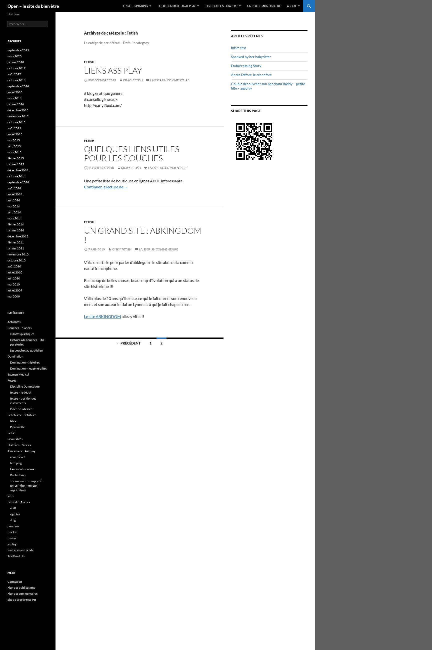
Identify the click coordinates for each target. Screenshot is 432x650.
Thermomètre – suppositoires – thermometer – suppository (26, 485)
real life (12, 532)
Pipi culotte (17, 427)
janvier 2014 (16, 230)
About (291, 6)
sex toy (12, 544)
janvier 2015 (16, 164)
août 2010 (14, 266)
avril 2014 (14, 212)
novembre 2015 (18, 116)
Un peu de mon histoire (263, 6)
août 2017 (14, 74)
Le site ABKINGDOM (102, 316)
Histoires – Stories (19, 445)
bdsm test (238, 48)
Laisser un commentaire (169, 80)
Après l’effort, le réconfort (251, 75)
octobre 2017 (17, 68)
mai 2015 (14, 140)
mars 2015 (15, 152)
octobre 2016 (17, 80)
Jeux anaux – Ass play (21, 451)
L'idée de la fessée (21, 409)
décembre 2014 (18, 170)
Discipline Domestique (25, 386)
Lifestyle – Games (19, 502)
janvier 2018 (16, 62)
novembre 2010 (18, 254)
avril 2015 (14, 146)
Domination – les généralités (28, 368)
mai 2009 (14, 296)
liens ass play (113, 70)
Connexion (15, 581)
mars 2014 (15, 218)
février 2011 (16, 242)
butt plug (16, 463)
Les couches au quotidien (26, 350)
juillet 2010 (15, 272)
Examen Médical (18, 374)
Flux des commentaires (23, 593)
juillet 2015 (15, 134)
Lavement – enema (22, 469)
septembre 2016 (18, 86)
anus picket (17, 457)
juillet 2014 (15, 194)
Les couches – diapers (221, 6)
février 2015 (16, 158)
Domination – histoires (25, 362)
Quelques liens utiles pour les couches (131, 153)
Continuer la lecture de (106, 186)
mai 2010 (14, 284)
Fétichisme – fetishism (22, 415)
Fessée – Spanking (135, 6)
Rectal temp (18, 475)
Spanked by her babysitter (251, 57)
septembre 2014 (18, 182)
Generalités (15, 439)
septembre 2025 (18, 50)
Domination (15, 356)
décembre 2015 (18, 110)
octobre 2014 (17, 176)
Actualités (14, 322)
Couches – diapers (20, 328)
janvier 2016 (16, 104)
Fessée (12, 380)
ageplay (15, 514)
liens (11, 496)
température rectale (21, 550)
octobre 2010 (17, 260)
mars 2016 (15, 98)
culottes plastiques (22, 334)
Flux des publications (21, 587)
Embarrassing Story (246, 66)
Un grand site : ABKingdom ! (142, 235)
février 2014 (16, 224)
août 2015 (14, 128)
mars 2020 (15, 56)
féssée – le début (20, 392)
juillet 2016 (15, 92)
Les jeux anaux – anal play (177, 6)
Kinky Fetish (133, 80)
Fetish (89, 62)
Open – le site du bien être (33, 6)
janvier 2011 (16, 248)
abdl (13, 508)
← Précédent (128, 343)
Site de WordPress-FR (22, 599)
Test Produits (16, 556)
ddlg (13, 520)
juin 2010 (14, 278)
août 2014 (14, 188)
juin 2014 (14, 200)
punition (13, 526)
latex (13, 421)
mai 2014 (14, 206)
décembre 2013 (18, 236)
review (12, 538)
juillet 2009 (15, 290)
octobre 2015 (17, 122)
